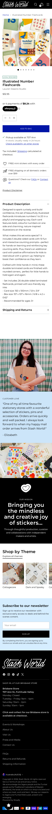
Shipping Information (14, 764)
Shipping (22, 151)
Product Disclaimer (12, 190)
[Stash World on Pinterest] (13, 675)
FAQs (34, 179)
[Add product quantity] (14, 118)
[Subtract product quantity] (5, 118)
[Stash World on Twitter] (23, 675)
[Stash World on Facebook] (4, 675)
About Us (8, 729)
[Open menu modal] (48, 4)
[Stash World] (16, 4)
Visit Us (6, 734)
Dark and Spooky (35, 587)
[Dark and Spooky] (36, 573)
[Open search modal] (35, 4)
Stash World (24, 779)
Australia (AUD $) (13, 774)
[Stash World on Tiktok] (18, 675)
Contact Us (8, 744)
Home (6, 15)
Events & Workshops (13, 724)
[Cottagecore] (13, 573)
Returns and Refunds (14, 758)
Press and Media (11, 739)
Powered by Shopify (11, 800)
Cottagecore (9, 587)
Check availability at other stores (22, 144)
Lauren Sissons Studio (14, 88)
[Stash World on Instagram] (9, 675)
